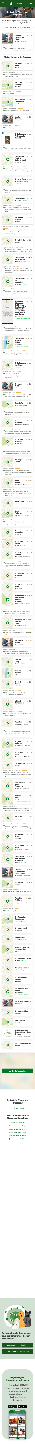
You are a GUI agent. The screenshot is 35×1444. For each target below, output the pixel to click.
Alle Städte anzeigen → (17, 1108)
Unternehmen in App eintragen (17, 1352)
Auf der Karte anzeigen (18, 1071)
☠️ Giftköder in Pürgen (17, 1122)
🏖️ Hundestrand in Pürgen (17, 1129)
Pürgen (24, 9)
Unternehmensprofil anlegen (17, 1345)
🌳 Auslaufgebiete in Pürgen (17, 1126)
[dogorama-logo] (16, 3)
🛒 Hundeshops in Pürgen (17, 1136)
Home (10, 9)
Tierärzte (17, 9)
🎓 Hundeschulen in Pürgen (17, 1139)
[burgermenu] (3, 3)
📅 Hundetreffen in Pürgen (17, 1132)
